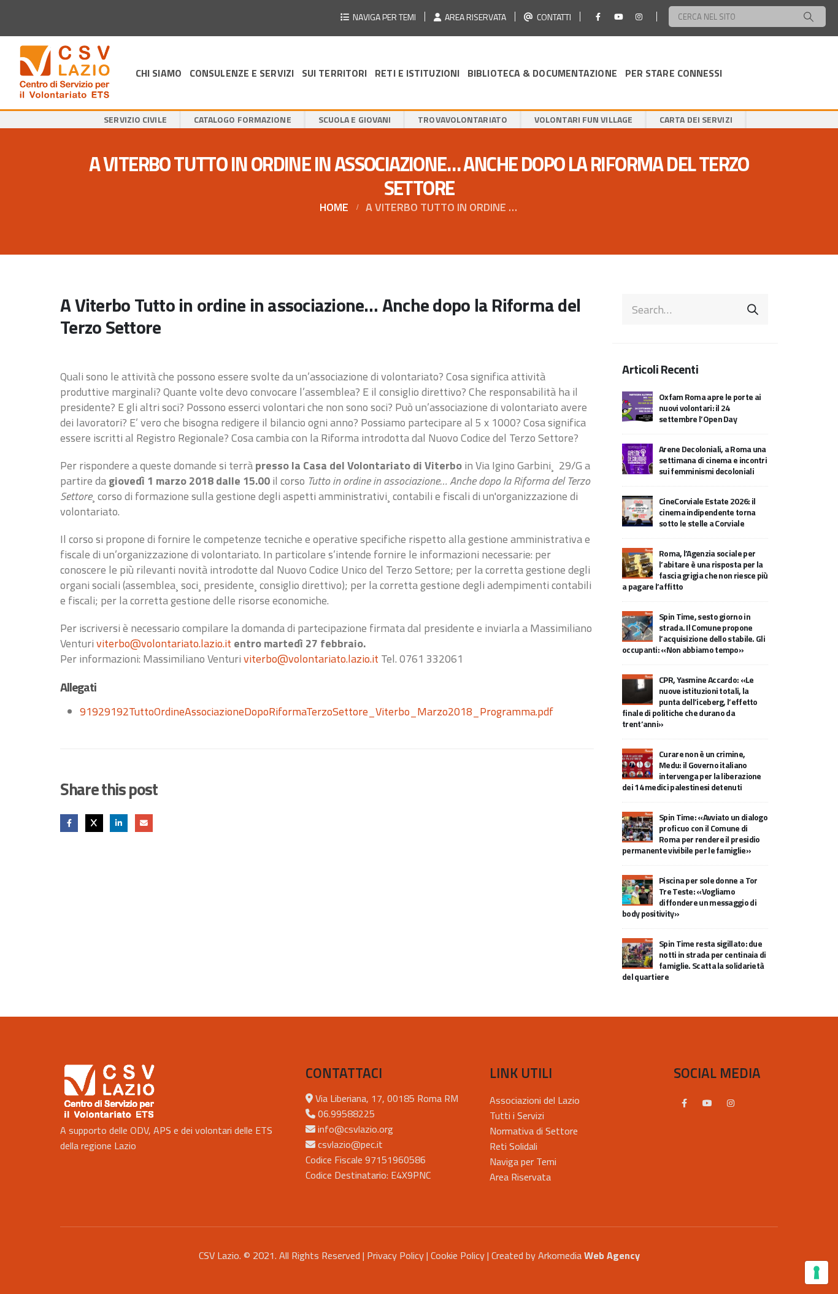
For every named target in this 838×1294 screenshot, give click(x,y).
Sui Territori (334, 73)
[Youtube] (618, 16)
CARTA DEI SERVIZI (695, 119)
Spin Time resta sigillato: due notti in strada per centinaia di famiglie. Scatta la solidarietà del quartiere (694, 960)
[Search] (808, 16)
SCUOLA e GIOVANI (354, 119)
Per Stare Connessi (674, 73)
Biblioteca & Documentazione (542, 73)
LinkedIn (119, 823)
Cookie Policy (458, 1255)
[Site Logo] (64, 72)
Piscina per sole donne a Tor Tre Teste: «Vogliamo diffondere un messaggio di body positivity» (689, 897)
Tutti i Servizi (517, 1115)
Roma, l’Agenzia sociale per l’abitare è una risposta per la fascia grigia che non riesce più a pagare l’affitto (695, 570)
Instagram (730, 1103)
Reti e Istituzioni (417, 73)
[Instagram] (638, 16)
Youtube (707, 1103)
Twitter (94, 823)
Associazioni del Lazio (535, 1100)
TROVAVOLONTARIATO (462, 119)
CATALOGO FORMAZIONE (242, 119)
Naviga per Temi (523, 1161)
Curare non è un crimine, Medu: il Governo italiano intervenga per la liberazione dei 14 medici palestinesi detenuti (691, 770)
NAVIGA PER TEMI (382, 16)
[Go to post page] (637, 406)
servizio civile (135, 119)
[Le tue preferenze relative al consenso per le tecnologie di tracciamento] (816, 1272)
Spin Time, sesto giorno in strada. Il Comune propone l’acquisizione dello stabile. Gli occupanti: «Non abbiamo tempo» (693, 633)
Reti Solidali (513, 1146)
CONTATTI (552, 16)
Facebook (69, 823)
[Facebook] (598, 16)
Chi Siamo (159, 73)
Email (144, 823)
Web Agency (612, 1255)
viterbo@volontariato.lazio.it (163, 643)
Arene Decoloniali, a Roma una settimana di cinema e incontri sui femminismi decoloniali (713, 459)
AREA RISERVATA (473, 16)
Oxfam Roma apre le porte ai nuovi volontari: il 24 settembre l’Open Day (710, 407)
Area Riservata (520, 1176)
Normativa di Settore (534, 1130)
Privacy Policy (395, 1255)
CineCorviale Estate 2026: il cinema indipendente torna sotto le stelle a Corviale (707, 512)
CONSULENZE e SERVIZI (242, 73)
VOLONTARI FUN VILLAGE (583, 119)
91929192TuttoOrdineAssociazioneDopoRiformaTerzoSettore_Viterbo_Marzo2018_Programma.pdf (316, 711)
